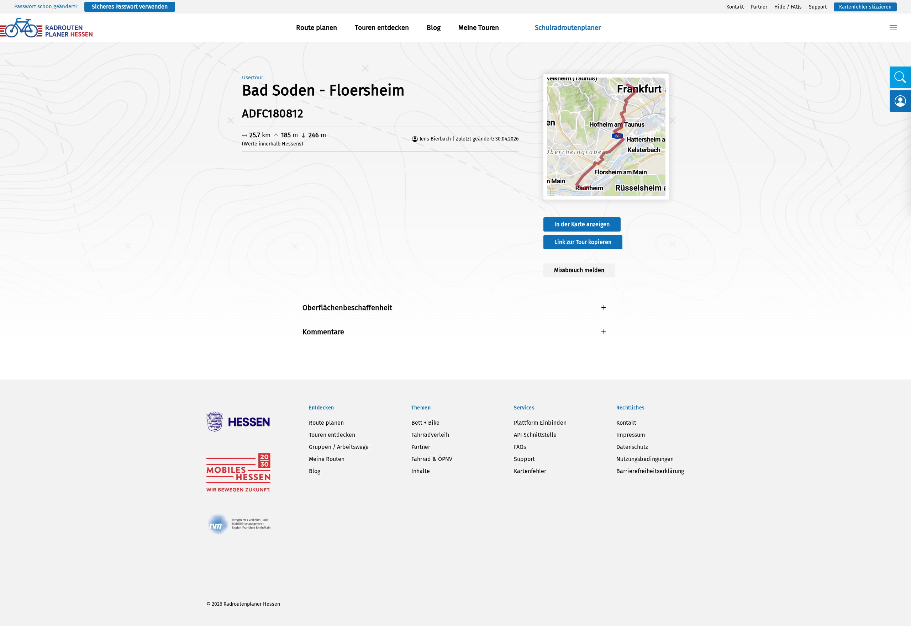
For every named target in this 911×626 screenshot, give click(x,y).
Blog (434, 27)
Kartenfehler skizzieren (865, 7)
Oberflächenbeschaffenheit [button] (347, 307)
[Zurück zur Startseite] (46, 28)
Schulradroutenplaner (568, 27)
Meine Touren (478, 27)
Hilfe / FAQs (788, 7)
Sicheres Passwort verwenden (130, 6)
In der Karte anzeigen (582, 224)
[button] (893, 28)
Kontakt (735, 7)
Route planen (316, 27)
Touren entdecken (382, 27)
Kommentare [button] (323, 332)
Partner (759, 7)
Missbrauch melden (579, 270)
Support (818, 7)
